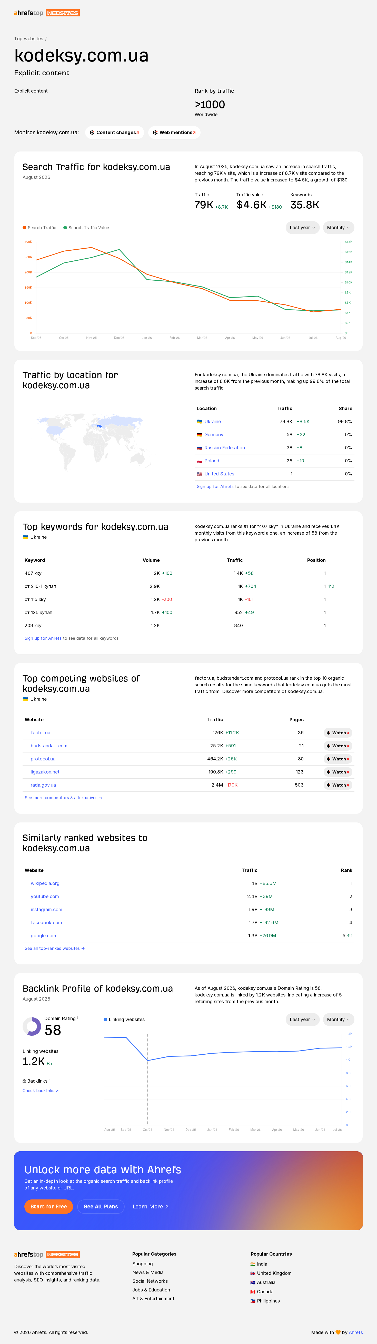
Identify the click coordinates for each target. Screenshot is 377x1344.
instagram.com (46, 909)
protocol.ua (43, 758)
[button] (77, 1018)
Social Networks (150, 1281)
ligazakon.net (45, 772)
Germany (213, 434)
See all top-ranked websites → (55, 948)
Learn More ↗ (151, 1206)
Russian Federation (224, 447)
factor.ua (40, 732)
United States (219, 473)
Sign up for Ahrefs (215, 486)
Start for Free (49, 1206)
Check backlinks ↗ (41, 1090)
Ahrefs (356, 1332)
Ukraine (212, 421)
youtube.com (45, 896)
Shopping (142, 1263)
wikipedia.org (45, 883)
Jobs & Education (151, 1289)
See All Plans (101, 1206)
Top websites (28, 38)
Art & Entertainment (153, 1298)
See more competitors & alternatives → (64, 797)
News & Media (148, 1272)
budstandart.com (49, 745)
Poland (211, 460)
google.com (43, 935)
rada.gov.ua (43, 785)
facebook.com (46, 922)
